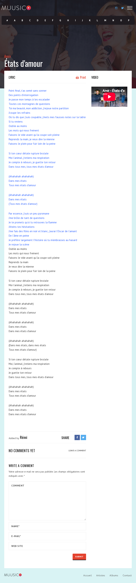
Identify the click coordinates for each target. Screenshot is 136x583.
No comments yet (22, 450)
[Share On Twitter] (83, 437)
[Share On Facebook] (77, 437)
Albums (114, 575)
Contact (127, 575)
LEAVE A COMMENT (77, 450)
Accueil (87, 575)
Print (82, 77)
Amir (7, 56)
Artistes (100, 575)
